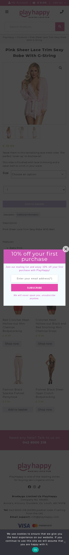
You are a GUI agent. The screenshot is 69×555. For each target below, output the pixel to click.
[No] (64, 542)
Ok (35, 549)
